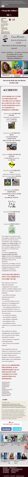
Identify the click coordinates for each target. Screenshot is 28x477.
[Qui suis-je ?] (6, 62)
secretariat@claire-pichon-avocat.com (5, 32)
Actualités (6, 472)
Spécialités (6, 469)
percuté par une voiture (6, 393)
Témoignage (23, 460)
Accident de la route (6, 382)
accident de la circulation (7, 389)
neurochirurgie (20, 460)
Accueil (5, 467)
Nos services (15, 470)
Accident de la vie (5, 383)
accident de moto (5, 390)
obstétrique (9, 442)
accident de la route (9, 462)
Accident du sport (5, 386)
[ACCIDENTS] (14, 19)
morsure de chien (19, 444)
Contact (13, 472)
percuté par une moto (6, 395)
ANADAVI (6, 476)
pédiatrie (12, 460)
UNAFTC (12, 476)
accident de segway (6, 392)
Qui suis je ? (13, 467)
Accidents (6, 470)
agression (4, 387)
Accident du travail (6, 385)
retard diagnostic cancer (16, 462)
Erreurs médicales (16, 469)
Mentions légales (20, 476)
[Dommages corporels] (17, 62)
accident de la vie (12, 444)
